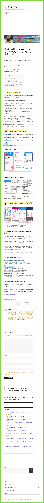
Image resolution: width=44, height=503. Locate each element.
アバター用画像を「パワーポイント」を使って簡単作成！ (17, 430)
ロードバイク (7, 495)
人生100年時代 (7, 484)
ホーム (5, 479)
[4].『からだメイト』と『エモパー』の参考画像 (14, 82)
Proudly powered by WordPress (26, 499)
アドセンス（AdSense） (9, 490)
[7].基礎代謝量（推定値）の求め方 (11, 87)
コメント (6, 338)
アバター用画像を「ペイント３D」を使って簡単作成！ (17, 427)
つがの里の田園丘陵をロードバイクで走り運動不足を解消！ (18, 419)
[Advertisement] (22, 26)
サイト (5, 366)
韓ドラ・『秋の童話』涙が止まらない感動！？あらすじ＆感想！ (19, 412)
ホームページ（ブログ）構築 (10, 487)
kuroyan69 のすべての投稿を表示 (20, 319)
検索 (5, 467)
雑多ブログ (6, 493)
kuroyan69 (8, 324)
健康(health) (7, 481)
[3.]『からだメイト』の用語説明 (11, 81)
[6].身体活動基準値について (10, 85)
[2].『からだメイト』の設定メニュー (12, 80)
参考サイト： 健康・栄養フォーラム (11, 294)
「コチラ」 (16, 252)
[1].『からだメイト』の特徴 (10, 78)
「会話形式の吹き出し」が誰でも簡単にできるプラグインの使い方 (20, 438)
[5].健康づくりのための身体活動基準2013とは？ (14, 84)
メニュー (7, 13)
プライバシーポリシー (16, 499)
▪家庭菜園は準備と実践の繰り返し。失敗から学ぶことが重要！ (19, 446)
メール (6, 361)
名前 (5, 355)
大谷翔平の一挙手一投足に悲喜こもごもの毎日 (15, 416)
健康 (18, 324)
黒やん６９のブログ (11, 7)
